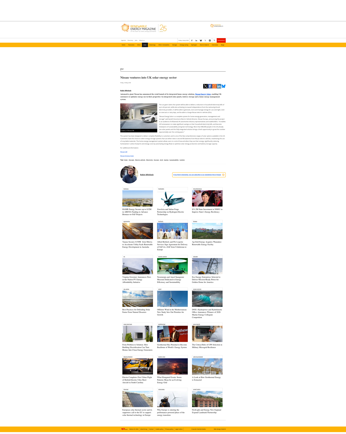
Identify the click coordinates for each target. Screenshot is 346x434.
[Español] (217, 25)
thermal (126, 389)
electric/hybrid (128, 357)
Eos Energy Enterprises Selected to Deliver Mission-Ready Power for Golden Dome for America (206, 279)
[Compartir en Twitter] (205, 86)
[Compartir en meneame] (214, 86)
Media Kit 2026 (133, 429)
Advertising (143, 429)
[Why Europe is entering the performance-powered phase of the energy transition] (172, 401)
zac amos (126, 289)
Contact (151, 429)
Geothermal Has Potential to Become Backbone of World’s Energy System (172, 346)
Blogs (222, 45)
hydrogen (161, 189)
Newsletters (221, 40)
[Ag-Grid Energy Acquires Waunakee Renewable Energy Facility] (207, 231)
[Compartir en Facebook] (210, 86)
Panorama (131, 45)
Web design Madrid (220, 429)
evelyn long (161, 357)
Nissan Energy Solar (203, 94)
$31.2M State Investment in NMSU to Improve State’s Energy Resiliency (207, 210)
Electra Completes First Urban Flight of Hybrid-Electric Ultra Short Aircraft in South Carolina (137, 380)
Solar (145, 45)
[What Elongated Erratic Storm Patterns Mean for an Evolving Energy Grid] (172, 367)
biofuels (160, 221)
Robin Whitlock (125, 91)
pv (124, 256)
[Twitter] (205, 40)
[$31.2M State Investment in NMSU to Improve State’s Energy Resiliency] (207, 201)
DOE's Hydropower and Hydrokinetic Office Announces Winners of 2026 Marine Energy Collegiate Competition (207, 313)
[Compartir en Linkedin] (219, 86)
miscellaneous (197, 189)
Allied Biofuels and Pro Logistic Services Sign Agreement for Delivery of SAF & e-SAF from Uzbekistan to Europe (172, 245)
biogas (195, 221)
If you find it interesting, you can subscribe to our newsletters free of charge (197, 175)
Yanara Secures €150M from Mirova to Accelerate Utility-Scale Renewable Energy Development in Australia (137, 244)
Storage (174, 45)
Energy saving (184, 45)
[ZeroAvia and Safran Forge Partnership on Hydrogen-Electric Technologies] (172, 201)
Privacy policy (169, 429)
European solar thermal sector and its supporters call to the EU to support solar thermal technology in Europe (137, 412)
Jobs (136, 40)
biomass (126, 189)
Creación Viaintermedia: (198, 429)
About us (142, 40)
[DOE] (207, 301)
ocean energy (197, 289)
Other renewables (163, 45)
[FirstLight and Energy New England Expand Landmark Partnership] (207, 403)
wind (159, 289)
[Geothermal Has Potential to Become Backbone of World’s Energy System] (172, 336)
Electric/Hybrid (204, 45)
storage (195, 256)
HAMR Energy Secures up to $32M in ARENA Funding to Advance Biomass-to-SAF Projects (136, 212)
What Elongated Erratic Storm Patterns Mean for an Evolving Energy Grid (169, 380)
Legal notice (178, 429)
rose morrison (128, 324)
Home (123, 45)
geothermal (161, 324)
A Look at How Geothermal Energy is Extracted (206, 378)
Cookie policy (159, 429)
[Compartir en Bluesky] (223, 86)
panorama (127, 221)
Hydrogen (194, 45)
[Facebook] (192, 40)
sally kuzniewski (198, 357)
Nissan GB (123, 152)
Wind (138, 45)
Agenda (123, 40)
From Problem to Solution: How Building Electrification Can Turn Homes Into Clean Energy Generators (137, 347)
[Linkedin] (196, 40)
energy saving (162, 256)
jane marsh (196, 324)
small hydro (196, 389)
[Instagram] (210, 40)
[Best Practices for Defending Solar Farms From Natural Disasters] (137, 301)
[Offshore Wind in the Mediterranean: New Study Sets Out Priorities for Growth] (172, 302)
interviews (161, 389)
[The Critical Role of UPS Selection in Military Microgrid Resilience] (207, 336)
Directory (130, 40)
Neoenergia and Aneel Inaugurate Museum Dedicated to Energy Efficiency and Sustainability (170, 279)
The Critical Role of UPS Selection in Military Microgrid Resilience (207, 346)
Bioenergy (152, 45)
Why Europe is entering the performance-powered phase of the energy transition (171, 412)
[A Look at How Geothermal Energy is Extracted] (207, 370)
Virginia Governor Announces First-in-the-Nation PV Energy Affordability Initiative (136, 279)
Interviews (215, 45)
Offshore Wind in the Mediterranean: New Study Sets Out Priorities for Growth (172, 312)
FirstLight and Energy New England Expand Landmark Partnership (206, 411)
